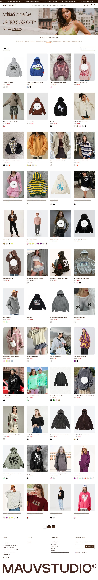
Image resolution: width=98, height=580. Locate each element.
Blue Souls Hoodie (54, 200)
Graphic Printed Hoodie (8, 278)
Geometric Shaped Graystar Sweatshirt (59, 474)
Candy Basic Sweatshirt (32, 239)
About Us (29, 542)
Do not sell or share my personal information (60, 552)
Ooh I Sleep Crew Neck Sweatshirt (81, 513)
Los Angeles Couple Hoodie (33, 395)
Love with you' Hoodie (8, 82)
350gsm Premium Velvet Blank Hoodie (58, 317)
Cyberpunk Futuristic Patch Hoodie (58, 82)
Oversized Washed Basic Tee (56, 395)
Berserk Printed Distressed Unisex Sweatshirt (84, 395)
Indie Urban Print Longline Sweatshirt (11, 356)
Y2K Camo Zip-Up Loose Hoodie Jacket (59, 278)
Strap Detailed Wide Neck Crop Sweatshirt (36, 434)
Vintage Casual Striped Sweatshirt (81, 160)
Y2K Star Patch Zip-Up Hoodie (80, 239)
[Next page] (53, 526)
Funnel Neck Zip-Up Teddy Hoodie (81, 434)
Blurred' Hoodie (53, 121)
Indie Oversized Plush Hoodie (80, 356)
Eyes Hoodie (29, 317)
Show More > (49, 42)
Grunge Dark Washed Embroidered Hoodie (59, 434)
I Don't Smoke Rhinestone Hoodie (10, 395)
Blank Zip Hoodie (6, 317)
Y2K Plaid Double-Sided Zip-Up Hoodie (11, 160)
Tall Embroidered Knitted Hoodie (10, 121)
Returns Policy (54, 542)
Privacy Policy (54, 544)
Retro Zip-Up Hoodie (7, 239)
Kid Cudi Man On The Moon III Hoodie (35, 82)
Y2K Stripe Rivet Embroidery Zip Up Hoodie (36, 200)
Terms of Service (54, 546)
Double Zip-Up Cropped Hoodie (81, 121)
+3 (93, 478)
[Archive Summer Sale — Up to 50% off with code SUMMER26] (49, 21)
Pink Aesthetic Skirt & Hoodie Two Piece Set (12, 200)
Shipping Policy (54, 540)
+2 (46, 243)
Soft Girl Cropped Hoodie (55, 356)
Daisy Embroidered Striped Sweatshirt (11, 434)
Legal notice (53, 548)
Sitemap (53, 550)
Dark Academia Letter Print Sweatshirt (82, 200)
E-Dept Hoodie (30, 121)
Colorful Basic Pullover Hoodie (80, 474)
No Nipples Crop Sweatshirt (80, 317)
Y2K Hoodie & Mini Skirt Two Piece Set (35, 278)
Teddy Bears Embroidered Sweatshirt (35, 513)
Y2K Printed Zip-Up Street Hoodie (81, 278)
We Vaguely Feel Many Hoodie (80, 82)
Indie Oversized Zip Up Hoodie (33, 160)
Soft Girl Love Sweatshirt (32, 356)
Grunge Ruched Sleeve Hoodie (56, 239)
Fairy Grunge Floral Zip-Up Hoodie (57, 160)
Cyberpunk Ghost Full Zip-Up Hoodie (35, 474)
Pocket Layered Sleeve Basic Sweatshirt (12, 513)
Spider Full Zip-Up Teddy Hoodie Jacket (12, 474)
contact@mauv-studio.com (11, 545)
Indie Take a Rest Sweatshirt (56, 513)
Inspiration (29, 540)
